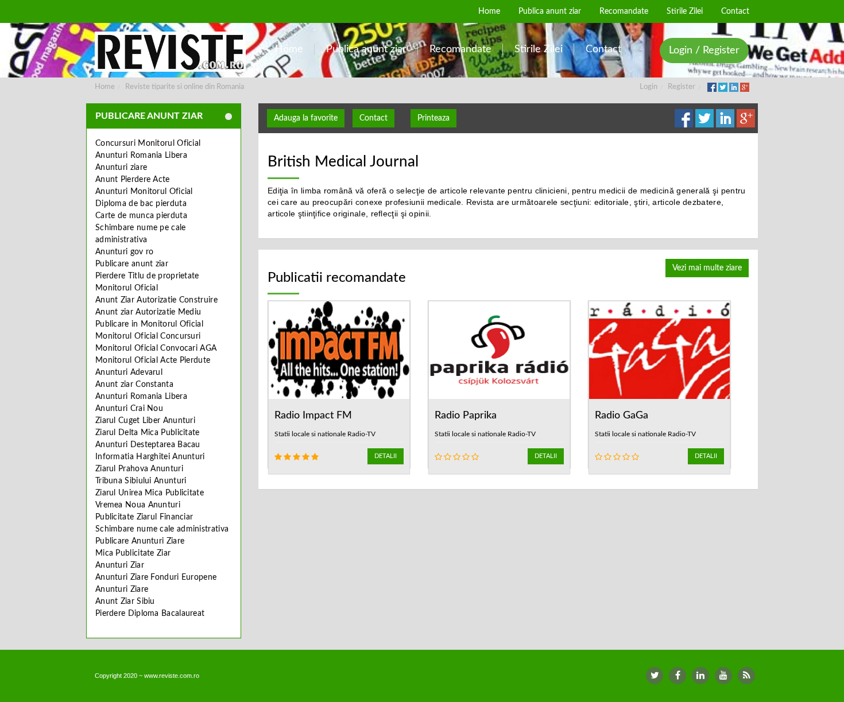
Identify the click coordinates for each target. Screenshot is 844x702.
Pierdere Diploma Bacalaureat (149, 614)
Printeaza (433, 118)
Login (648, 87)
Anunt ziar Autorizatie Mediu (148, 312)
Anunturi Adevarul (128, 373)
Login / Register (704, 50)
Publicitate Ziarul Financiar (144, 517)
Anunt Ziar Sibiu (125, 602)
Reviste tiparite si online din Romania (184, 87)
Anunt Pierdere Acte (132, 180)
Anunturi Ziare (121, 589)
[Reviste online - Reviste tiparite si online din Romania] (170, 52)
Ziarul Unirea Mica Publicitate (149, 493)
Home (105, 87)
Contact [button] (373, 118)
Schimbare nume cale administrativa (162, 529)
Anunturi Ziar (119, 565)
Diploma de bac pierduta (141, 204)
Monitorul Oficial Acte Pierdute (152, 360)
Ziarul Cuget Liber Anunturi (145, 421)
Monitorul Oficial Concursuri (147, 336)
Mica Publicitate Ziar (133, 553)
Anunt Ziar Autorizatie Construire (156, 300)
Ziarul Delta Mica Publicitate (147, 433)
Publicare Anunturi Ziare (139, 541)
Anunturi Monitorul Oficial (144, 192)
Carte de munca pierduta (141, 216)
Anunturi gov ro (124, 252)
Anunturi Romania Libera (141, 156)
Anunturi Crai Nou (129, 409)
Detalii (385, 456)
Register (681, 87)
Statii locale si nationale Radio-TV (324, 433)
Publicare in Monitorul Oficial (149, 324)
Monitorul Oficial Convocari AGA (155, 348)
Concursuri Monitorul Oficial (147, 143)
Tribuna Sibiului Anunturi (141, 481)
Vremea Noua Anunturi (137, 505)
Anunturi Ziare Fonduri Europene (155, 577)
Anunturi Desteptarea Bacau (147, 445)
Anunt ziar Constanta (134, 385)
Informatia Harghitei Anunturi (150, 457)
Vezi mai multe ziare (707, 268)
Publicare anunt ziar (131, 264)
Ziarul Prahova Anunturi (139, 469)
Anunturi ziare (121, 168)
